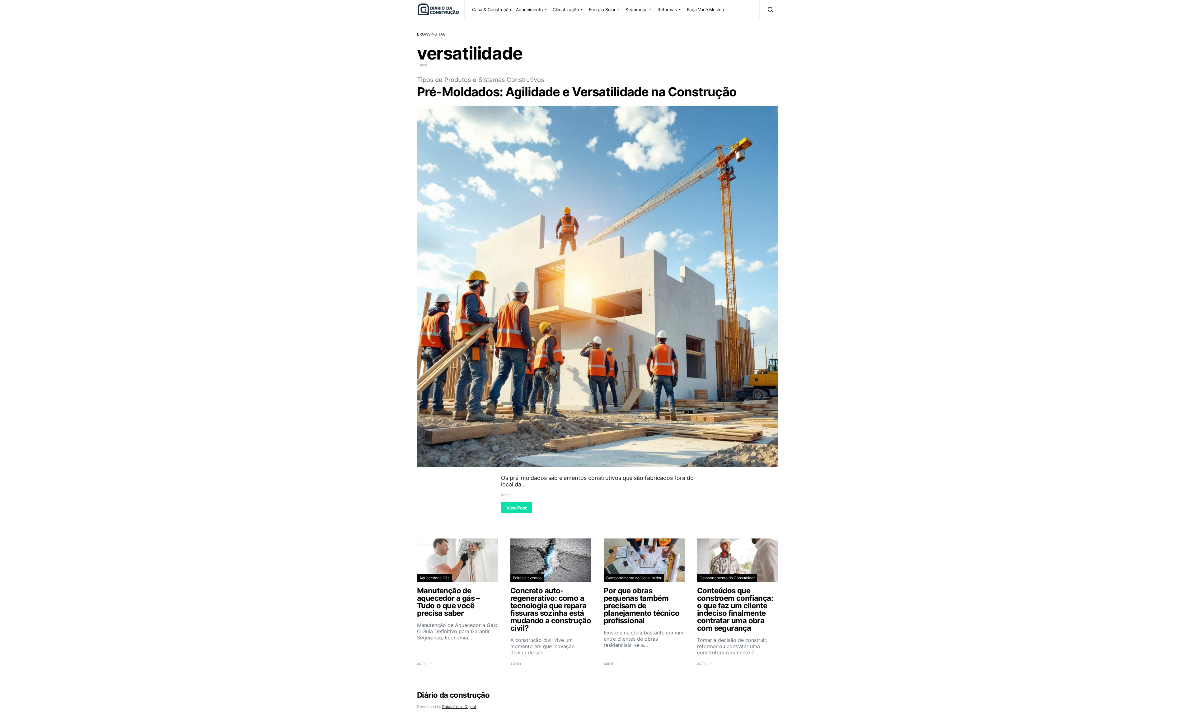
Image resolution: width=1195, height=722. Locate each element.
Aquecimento (529, 9)
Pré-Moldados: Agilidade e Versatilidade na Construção (577, 91)
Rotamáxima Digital (459, 706)
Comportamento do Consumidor (633, 578)
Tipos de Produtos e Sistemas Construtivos (480, 80)
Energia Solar (602, 9)
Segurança (637, 9)
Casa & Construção (491, 9)
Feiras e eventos (527, 578)
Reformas (667, 9)
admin (506, 495)
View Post (516, 507)
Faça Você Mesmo (705, 9)
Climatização (566, 9)
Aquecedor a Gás (434, 578)
